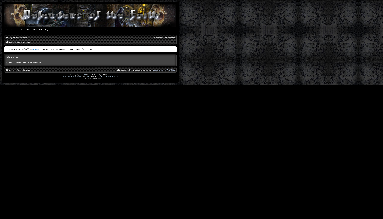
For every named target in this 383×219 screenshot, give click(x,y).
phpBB (83, 75)
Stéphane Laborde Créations (108, 76)
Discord (35, 49)
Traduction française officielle (73, 76)
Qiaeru (87, 76)
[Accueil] (90, 15)
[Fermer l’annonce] (174, 48)
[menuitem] (9, 38)
